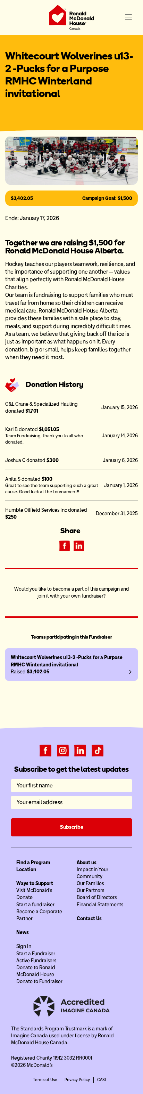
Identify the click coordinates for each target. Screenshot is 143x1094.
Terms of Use (45, 1079)
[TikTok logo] (97, 750)
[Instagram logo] (63, 750)
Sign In (23, 946)
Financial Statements (100, 904)
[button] (128, 17)
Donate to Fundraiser (39, 981)
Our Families (90, 883)
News (22, 932)
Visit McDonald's (34, 890)
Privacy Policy (77, 1079)
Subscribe (71, 827)
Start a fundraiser (35, 904)
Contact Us (89, 918)
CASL (102, 1079)
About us (86, 862)
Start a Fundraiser (35, 953)
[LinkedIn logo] (80, 750)
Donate (24, 897)
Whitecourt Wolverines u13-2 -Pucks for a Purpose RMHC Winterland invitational (67, 660)
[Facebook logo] (45, 750)
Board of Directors (97, 897)
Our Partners (90, 890)
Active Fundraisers (36, 960)
